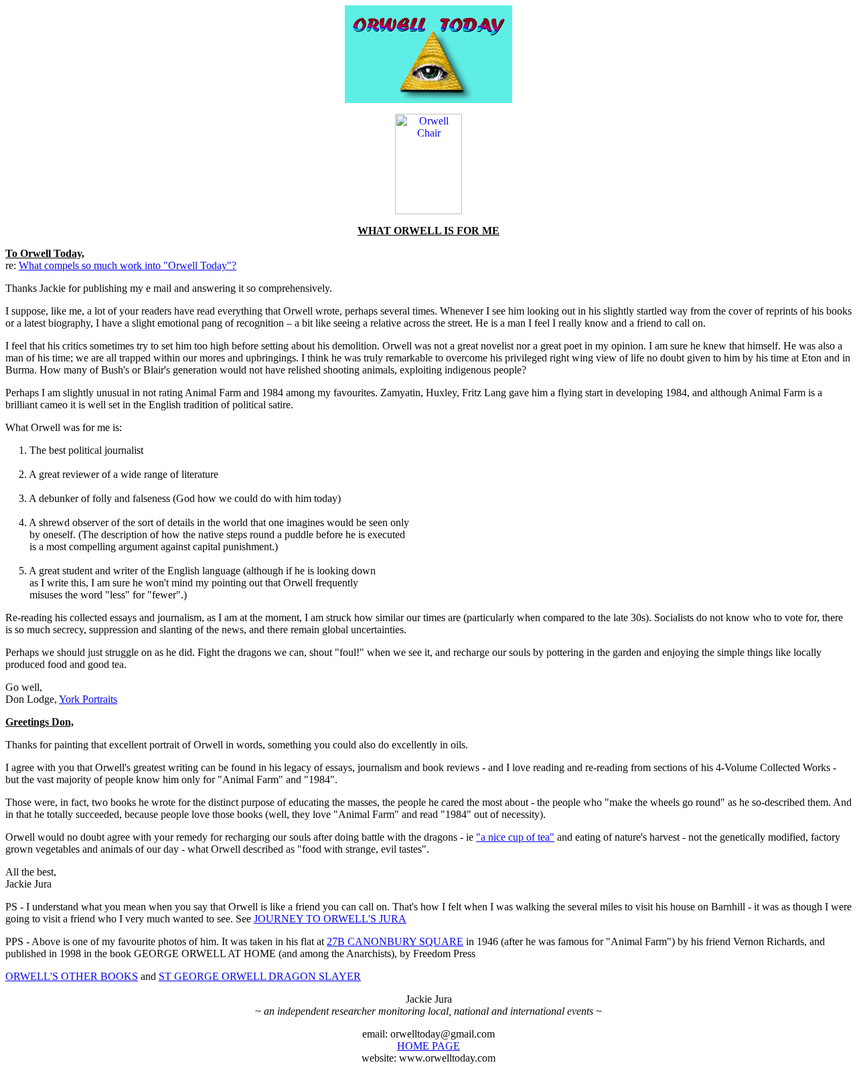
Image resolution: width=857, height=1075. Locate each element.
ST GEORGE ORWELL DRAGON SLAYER (260, 976)
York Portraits (88, 699)
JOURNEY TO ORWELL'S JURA (330, 918)
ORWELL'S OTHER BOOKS (71, 976)
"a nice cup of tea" (515, 837)
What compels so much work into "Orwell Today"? (127, 265)
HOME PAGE (428, 1046)
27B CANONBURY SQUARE (395, 941)
